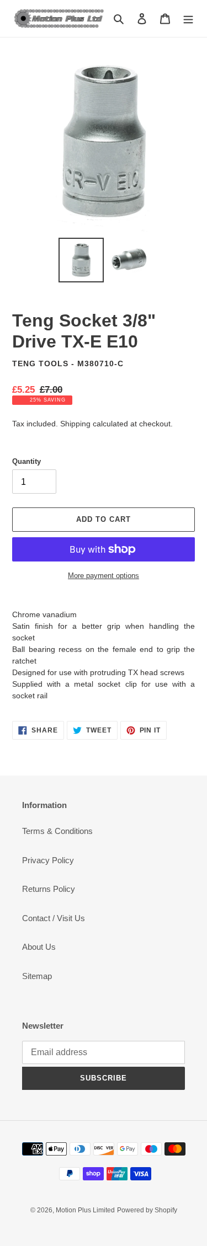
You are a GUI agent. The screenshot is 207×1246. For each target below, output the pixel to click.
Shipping (75, 423)
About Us (39, 946)
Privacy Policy (48, 860)
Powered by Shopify (147, 1210)
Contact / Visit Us (53, 918)
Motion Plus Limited (85, 1210)
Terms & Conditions (57, 831)
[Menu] (188, 18)
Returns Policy (48, 889)
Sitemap (37, 976)
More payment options (103, 575)
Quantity (26, 461)
